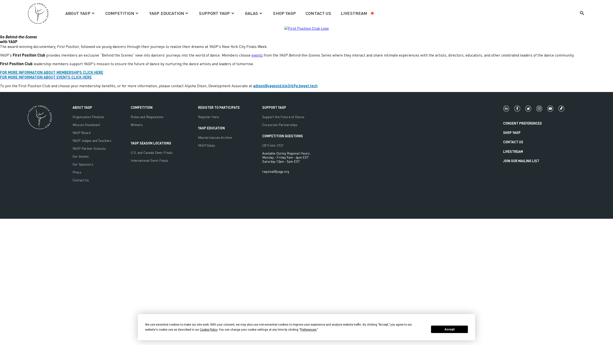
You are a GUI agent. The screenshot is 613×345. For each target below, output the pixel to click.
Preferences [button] (308, 329)
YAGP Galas (206, 145)
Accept (449, 329)
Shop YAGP (512, 133)
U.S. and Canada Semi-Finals (152, 152)
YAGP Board (82, 133)
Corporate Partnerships (279, 125)
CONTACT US (318, 13)
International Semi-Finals (149, 160)
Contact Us (81, 180)
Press (77, 172)
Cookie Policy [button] (208, 329)
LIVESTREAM (354, 13)
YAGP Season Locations (151, 143)
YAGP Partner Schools (89, 148)
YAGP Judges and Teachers (92, 140)
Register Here (208, 117)
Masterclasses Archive (215, 137)
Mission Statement (86, 125)
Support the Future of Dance (283, 117)
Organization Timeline (88, 117)
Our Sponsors (83, 164)
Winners (137, 125)
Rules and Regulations (147, 117)
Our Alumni (81, 156)
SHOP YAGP (284, 13)
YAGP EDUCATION (211, 128)
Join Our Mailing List (521, 161)
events (257, 55)
